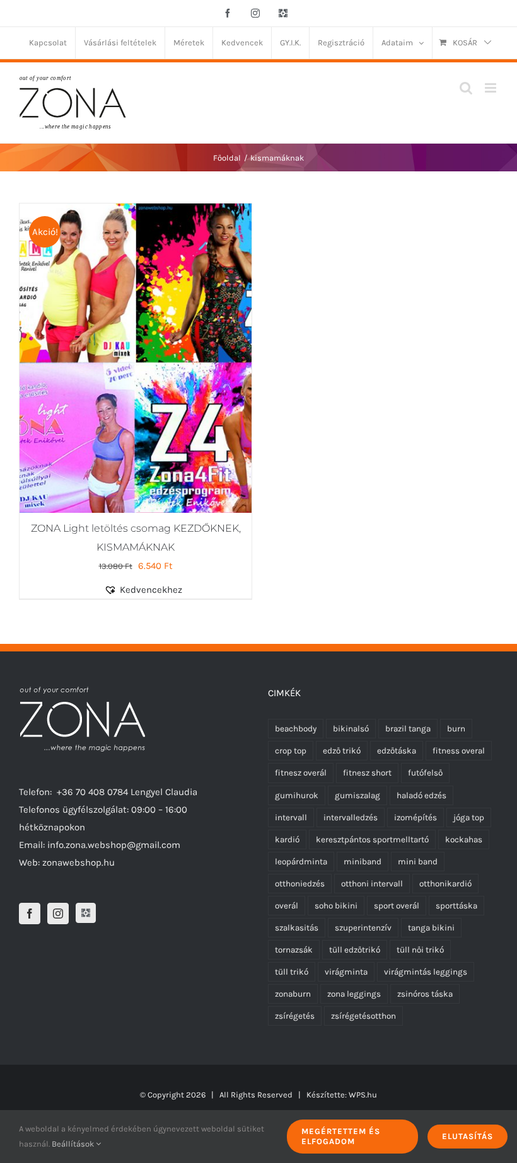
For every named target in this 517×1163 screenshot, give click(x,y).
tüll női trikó (420, 949)
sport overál (396, 905)
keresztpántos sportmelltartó (372, 839)
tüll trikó (291, 972)
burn (456, 728)
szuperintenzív (363, 927)
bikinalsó (351, 728)
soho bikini (336, 905)
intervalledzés (350, 817)
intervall (291, 817)
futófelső (425, 772)
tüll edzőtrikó (354, 949)
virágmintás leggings (425, 972)
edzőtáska (396, 750)
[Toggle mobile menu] (491, 88)
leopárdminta (301, 861)
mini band (418, 861)
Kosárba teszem (103, 360)
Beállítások (74, 1144)
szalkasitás (296, 927)
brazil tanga (408, 728)
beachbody (296, 728)
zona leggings (354, 994)
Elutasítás (467, 1136)
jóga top (468, 817)
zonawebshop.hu (78, 862)
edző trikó (342, 750)
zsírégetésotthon (363, 1016)
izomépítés (415, 817)
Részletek (181, 360)
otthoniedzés (300, 883)
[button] (149, 590)
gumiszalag (357, 795)
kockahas (463, 839)
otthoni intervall (372, 883)
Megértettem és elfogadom (340, 1136)
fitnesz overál (301, 772)
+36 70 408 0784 (92, 792)
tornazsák (294, 949)
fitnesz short (367, 772)
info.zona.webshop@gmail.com (113, 845)
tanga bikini (431, 927)
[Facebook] (29, 913)
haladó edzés (421, 795)
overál (286, 905)
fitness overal (459, 750)
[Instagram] (58, 913)
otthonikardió (445, 883)
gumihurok (296, 795)
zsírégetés (295, 1016)
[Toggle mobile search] (466, 88)
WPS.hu (363, 1094)
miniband (362, 861)
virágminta (346, 972)
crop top (290, 750)
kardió (287, 839)
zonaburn (293, 994)
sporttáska (456, 905)
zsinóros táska (425, 994)
